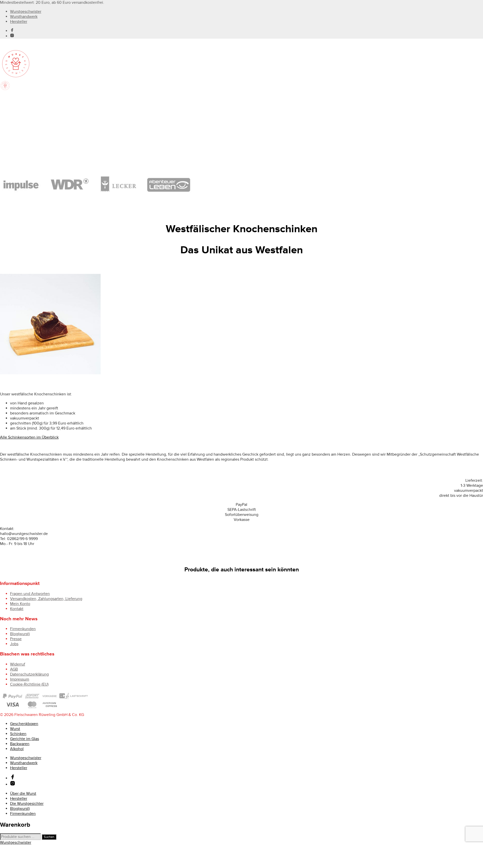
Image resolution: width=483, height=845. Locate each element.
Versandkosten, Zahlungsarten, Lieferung (46, 598)
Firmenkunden (23, 628)
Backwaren (19, 118)
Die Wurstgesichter (27, 803)
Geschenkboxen (24, 98)
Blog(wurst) (20, 633)
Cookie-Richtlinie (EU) (29, 684)
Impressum (19, 679)
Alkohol (17, 123)
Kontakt (16, 608)
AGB (14, 669)
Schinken (18, 108)
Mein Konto (20, 603)
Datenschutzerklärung (29, 674)
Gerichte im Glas (24, 113)
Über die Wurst (23, 793)
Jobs (14, 643)
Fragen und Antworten (30, 593)
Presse (16, 638)
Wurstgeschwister (25, 11)
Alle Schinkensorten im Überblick (29, 437)
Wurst (15, 103)
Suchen (49, 837)
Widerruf (17, 664)
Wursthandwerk (23, 16)
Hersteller (18, 21)
